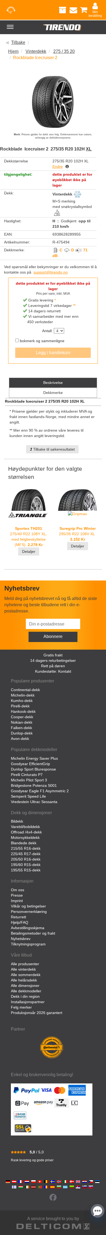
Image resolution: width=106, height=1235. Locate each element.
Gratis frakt (53, 655)
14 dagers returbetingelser (53, 660)
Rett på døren (53, 666)
